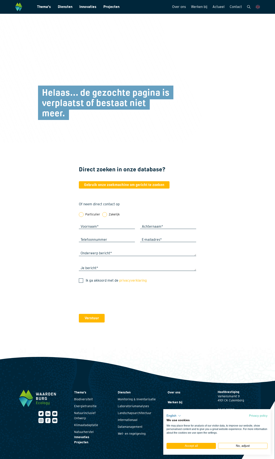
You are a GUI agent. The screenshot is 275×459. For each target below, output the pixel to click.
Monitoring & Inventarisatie (137, 399)
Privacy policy (258, 415)
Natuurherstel (84, 432)
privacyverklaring (133, 280)
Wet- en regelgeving (132, 433)
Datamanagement (130, 426)
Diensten (65, 7)
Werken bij (199, 7)
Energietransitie (85, 406)
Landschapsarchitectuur (134, 413)
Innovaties (87, 7)
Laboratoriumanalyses (133, 406)
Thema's (44, 7)
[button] (174, 415)
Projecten (111, 7)
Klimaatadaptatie (86, 425)
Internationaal (128, 420)
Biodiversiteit (83, 399)
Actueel (218, 7)
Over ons (179, 7)
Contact (236, 7)
